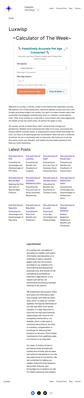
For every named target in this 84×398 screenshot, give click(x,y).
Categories (28, 7)
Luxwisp (6, 381)
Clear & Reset (55, 91)
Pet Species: (22, 64)
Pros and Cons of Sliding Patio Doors (67, 180)
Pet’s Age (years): (24, 76)
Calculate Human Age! (30, 91)
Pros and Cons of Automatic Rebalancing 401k (33, 180)
